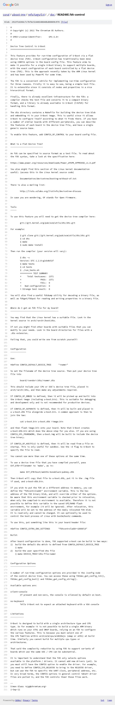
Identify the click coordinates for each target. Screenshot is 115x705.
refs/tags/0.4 (36, 14)
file (64, 22)
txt (102, 700)
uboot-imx (18, 14)
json (109, 700)
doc (52, 14)
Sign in (109, 4)
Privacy (26, 700)
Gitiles (18, 700)
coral (6, 14)
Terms (34, 700)
